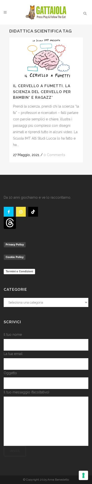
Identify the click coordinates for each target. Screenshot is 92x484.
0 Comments (54, 155)
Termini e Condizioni (19, 271)
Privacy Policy (15, 244)
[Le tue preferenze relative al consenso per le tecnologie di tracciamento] (83, 475)
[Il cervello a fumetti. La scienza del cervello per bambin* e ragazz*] (46, 58)
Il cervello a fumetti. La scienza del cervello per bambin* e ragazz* (42, 92)
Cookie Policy (15, 257)
